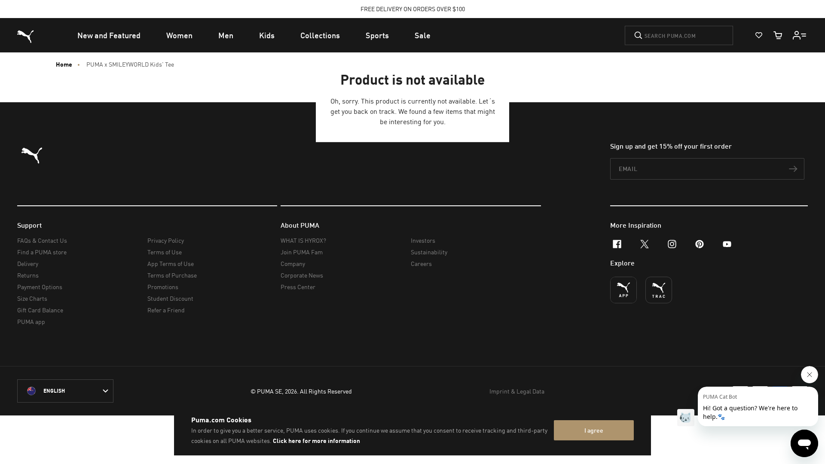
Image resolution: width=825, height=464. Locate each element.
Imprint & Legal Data (516, 391)
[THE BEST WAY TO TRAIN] (658, 290)
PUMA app (31, 321)
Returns (28, 275)
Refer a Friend (166, 310)
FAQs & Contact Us (42, 240)
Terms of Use (164, 252)
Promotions (162, 286)
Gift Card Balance (40, 310)
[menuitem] (108, 35)
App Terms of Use (170, 263)
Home (64, 64)
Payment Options (39, 286)
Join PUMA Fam (302, 252)
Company (293, 263)
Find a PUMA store (42, 252)
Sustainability (429, 252)
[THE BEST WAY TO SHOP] (623, 290)
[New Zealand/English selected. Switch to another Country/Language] (65, 391)
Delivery (27, 263)
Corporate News (302, 275)
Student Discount (170, 298)
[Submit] (638, 35)
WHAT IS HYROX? (303, 240)
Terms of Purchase (172, 275)
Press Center (298, 286)
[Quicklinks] (799, 35)
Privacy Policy (165, 240)
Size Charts (32, 298)
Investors (423, 240)
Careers (421, 263)
